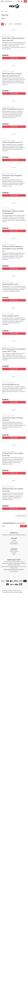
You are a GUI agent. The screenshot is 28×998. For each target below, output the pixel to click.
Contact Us (14, 552)
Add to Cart (14, 58)
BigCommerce (8, 592)
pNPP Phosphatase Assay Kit (13, 109)
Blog (14, 554)
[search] (19, 1)
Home (2, 11)
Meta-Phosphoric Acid (10, 284)
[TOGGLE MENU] (2, 1)
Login (11, 542)
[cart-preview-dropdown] (25, 1)
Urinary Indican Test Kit (10, 316)
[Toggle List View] (2, 24)
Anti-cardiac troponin (14, 571)
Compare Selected (21, 515)
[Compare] (6, 60)
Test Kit (6, 11)
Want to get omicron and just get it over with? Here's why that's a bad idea (14, 567)
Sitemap (19, 590)
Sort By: (10, 24)
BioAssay (4, 36)
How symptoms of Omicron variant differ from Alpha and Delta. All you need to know (14, 564)
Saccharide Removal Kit (10, 385)
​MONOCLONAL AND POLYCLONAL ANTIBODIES (14, 569)
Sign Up (16, 542)
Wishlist (14, 540)
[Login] (22, 1)
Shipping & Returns (14, 543)
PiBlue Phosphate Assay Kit (12, 142)
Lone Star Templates (18, 592)
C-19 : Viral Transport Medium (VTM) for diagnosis (14, 561)
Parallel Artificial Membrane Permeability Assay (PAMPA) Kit (12, 248)
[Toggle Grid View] (5, 24)
